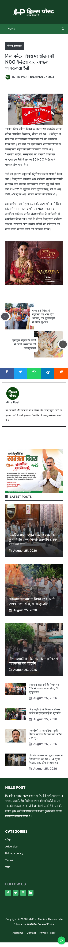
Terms (9, 860)
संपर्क (7, 867)
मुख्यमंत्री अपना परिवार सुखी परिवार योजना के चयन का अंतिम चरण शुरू (45, 734)
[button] (63, 29)
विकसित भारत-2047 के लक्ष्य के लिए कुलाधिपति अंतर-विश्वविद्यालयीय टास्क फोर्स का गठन (33, 539)
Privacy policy (14, 853)
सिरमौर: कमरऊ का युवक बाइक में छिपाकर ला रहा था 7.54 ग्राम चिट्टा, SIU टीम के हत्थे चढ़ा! (46, 759)
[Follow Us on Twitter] (15, 893)
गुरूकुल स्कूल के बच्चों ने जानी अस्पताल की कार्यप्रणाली (24, 344)
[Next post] (63, 344)
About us (18, 932)
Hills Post (21, 76)
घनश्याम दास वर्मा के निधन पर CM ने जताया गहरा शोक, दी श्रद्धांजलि (44, 688)
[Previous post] (5, 316)
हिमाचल (17, 45)
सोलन (10, 45)
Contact (31, 932)
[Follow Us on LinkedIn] (30, 893)
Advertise (11, 846)
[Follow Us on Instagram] (23, 893)
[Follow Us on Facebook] (8, 893)
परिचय (8, 839)
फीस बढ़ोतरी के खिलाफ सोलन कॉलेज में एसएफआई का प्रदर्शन (45, 711)
